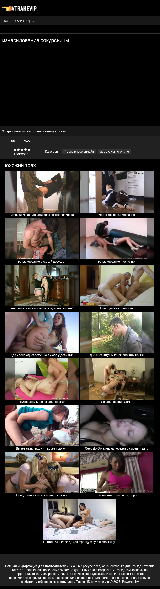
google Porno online (114, 151)
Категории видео (19, 21)
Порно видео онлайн (79, 151)
